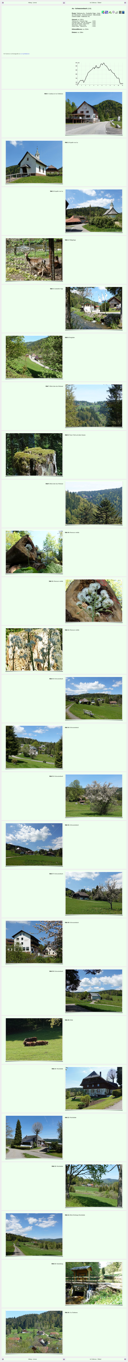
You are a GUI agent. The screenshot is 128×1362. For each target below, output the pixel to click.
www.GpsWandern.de (24, 53)
